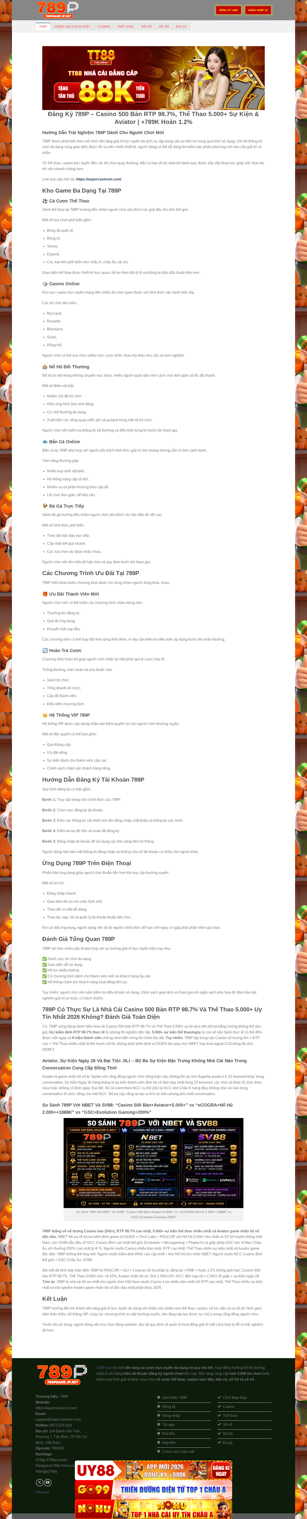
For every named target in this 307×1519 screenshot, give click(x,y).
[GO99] (153, 1490)
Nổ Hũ (146, 26)
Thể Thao (125, 26)
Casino (104, 26)
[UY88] (153, 1470)
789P (43, 26)
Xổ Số (164, 26)
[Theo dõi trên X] (39, 1482)
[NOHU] (153, 1509)
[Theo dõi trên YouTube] (47, 1482)
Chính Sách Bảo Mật (72, 26)
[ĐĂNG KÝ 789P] (58, 10)
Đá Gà (181, 26)
